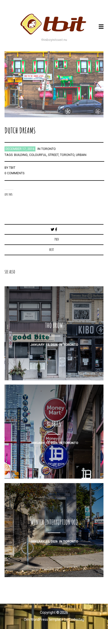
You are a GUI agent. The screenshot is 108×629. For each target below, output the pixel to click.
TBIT (12, 167)
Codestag (76, 619)
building (21, 155)
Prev (57, 239)
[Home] (54, 24)
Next (51, 249)
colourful (37, 155)
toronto (48, 149)
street (53, 155)
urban (81, 155)
